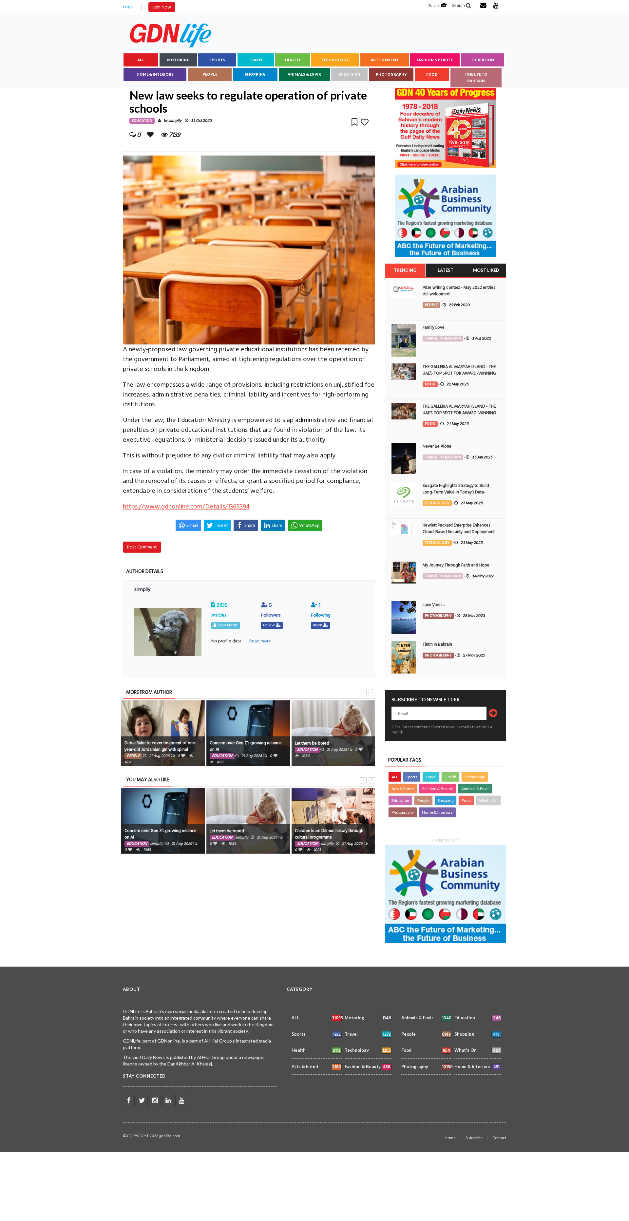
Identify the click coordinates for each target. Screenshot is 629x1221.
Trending (405, 270)
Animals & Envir (304, 74)
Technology (335, 60)
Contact (499, 1137)
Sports (217, 60)
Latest (445, 270)
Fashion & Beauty (435, 60)
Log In (129, 6)
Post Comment (142, 547)
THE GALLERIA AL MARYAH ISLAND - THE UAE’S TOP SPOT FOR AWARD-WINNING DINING (459, 373)
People (209, 74)
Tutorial (435, 6)
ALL (140, 60)
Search (459, 5)
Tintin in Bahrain (437, 644)
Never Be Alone (437, 446)
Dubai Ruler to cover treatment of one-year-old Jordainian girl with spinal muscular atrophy (160, 749)
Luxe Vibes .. (434, 604)
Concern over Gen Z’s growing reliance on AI (246, 746)
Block (318, 625)
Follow (269, 625)
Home (450, 1137)
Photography (391, 74)
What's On (349, 74)
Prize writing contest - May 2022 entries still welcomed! (459, 290)
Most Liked (486, 270)
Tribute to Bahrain (476, 77)
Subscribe (474, 1137)
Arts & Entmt (385, 60)
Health (292, 60)
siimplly (174, 120)
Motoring (178, 60)
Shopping (255, 74)
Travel (256, 60)
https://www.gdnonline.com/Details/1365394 (186, 506)
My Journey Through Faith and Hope (456, 565)
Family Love (434, 327)
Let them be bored (312, 743)
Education (482, 60)
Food (432, 74)
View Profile (227, 625)
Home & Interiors (155, 74)
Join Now (162, 7)
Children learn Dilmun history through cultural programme (329, 834)
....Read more (259, 641)
